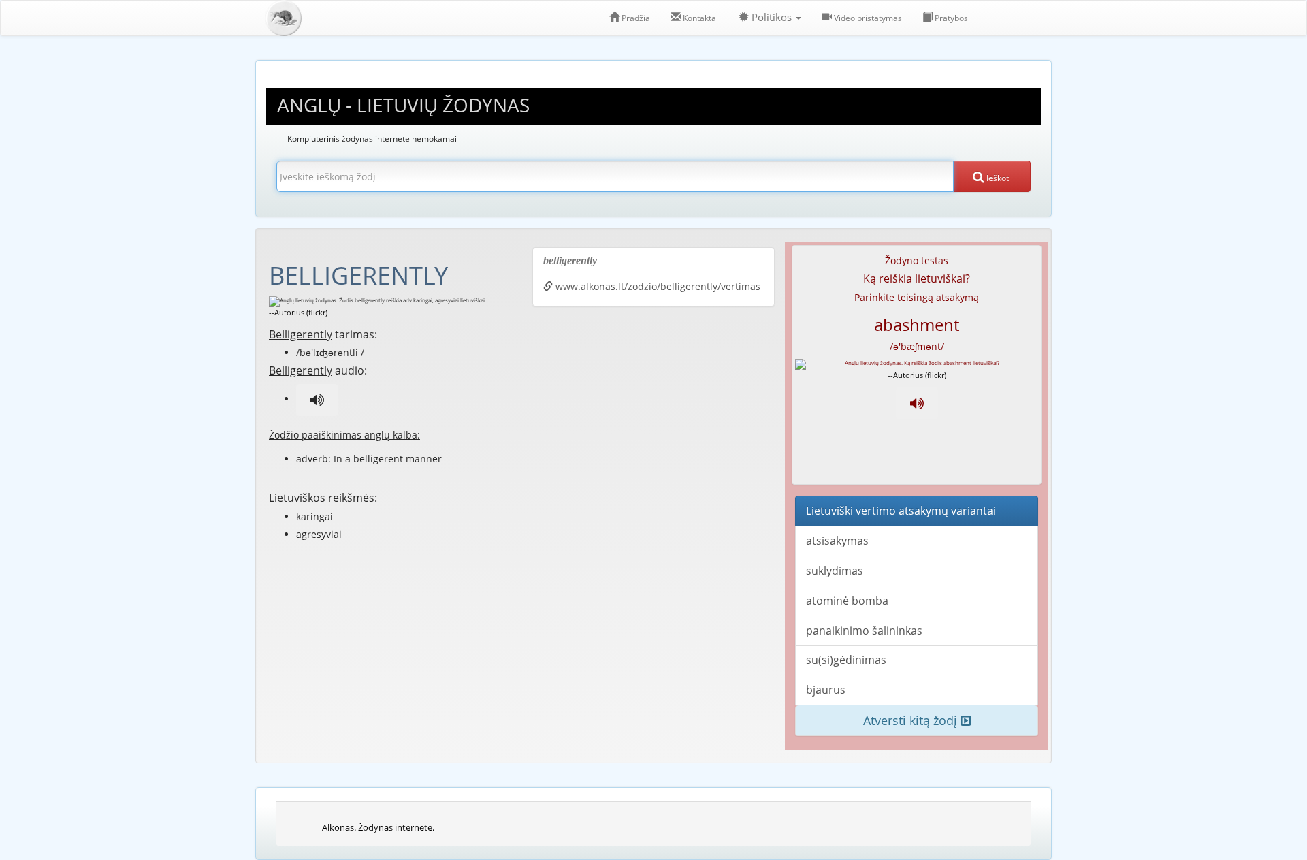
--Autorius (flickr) (298, 312)
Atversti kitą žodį (912, 720)
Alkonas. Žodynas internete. (378, 827)
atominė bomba (847, 600)
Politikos (771, 17)
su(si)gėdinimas (846, 659)
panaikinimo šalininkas (864, 630)
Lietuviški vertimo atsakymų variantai (901, 510)
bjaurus (825, 689)
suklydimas (834, 570)
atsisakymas (837, 540)
